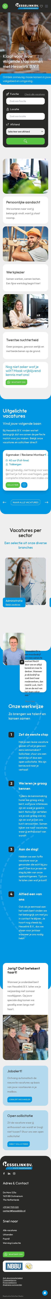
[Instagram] (14, 1173)
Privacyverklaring (10, 1282)
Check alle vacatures (35, 94)
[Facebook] (4, 1173)
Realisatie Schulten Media (13, 1296)
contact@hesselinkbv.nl (14, 1210)
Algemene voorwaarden (12, 1285)
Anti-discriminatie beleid (13, 1278)
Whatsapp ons (18, 382)
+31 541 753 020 (11, 1207)
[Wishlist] (41, 6)
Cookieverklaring (9, 1280)
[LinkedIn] (9, 1173)
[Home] (25, 6)
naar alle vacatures (25, 502)
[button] (4, 502)
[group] (25, 581)
